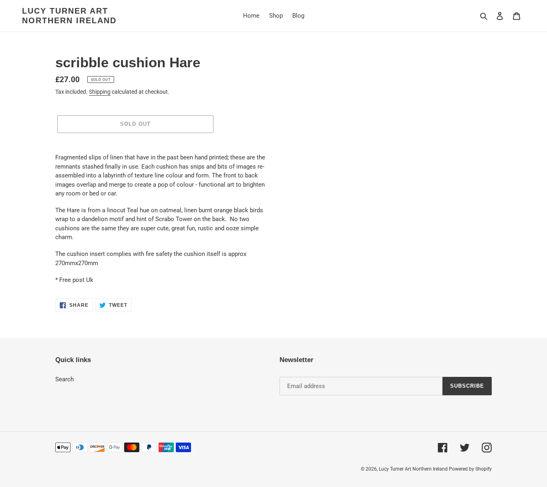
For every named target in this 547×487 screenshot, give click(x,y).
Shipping (100, 92)
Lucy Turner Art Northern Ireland (69, 15)
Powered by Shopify (470, 469)
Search (64, 379)
